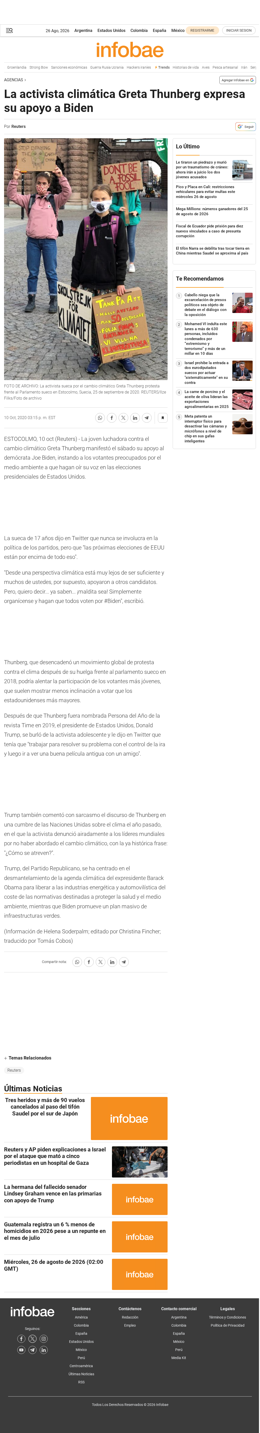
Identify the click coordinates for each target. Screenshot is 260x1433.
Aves (198, 67)
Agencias (13, 79)
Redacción (130, 1317)
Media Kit (178, 1358)
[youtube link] (21, 1350)
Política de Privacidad (228, 1325)
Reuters (14, 1070)
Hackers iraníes (131, 67)
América (81, 1317)
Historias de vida (178, 67)
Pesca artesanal (218, 67)
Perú (81, 1358)
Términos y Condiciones (227, 1317)
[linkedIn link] (44, 1350)
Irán (237, 67)
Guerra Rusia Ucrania (99, 67)
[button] (9, 30)
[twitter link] (32, 1339)
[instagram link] (44, 1339)
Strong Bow (31, 67)
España (159, 30)
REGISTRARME (202, 30)
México (178, 30)
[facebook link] (21, 1339)
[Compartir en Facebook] (112, 418)
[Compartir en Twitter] (123, 418)
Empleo (130, 1325)
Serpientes (251, 67)
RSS (81, 1382)
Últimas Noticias (81, 1374)
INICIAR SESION (239, 30)
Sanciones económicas (62, 67)
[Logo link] (130, 49)
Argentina (83, 30)
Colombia (139, 30)
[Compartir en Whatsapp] (100, 418)
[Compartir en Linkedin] (135, 418)
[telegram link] (32, 1350)
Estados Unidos (111, 30)
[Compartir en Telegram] (147, 418)
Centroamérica (81, 1366)
